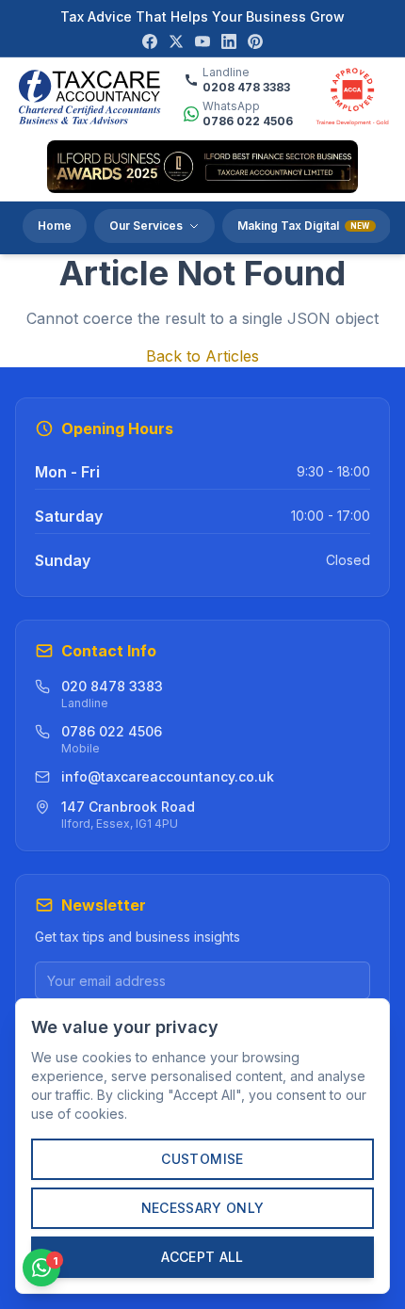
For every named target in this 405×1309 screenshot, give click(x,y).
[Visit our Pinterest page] (255, 41)
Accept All (202, 1257)
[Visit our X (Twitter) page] (176, 41)
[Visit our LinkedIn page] (228, 41)
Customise (202, 1159)
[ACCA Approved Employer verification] (352, 97)
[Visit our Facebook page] (149, 41)
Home (55, 225)
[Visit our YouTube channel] (202, 41)
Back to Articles (202, 356)
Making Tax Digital (303, 225)
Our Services (146, 225)
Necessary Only (203, 1208)
